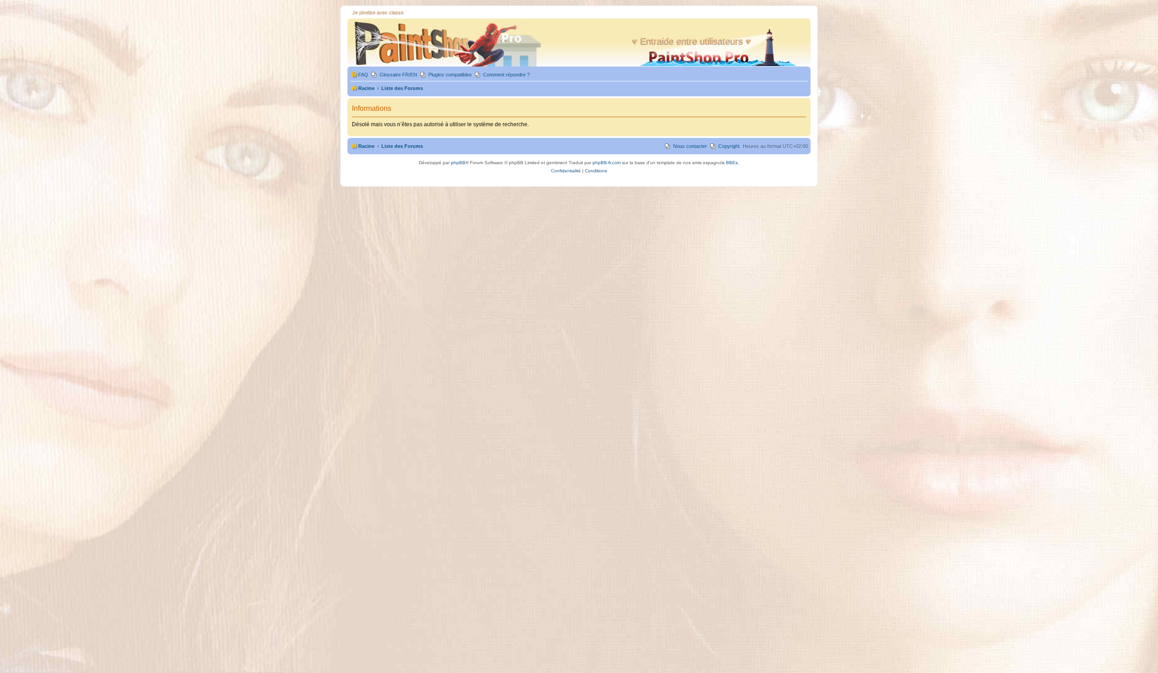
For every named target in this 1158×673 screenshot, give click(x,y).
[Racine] (449, 43)
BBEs (732, 162)
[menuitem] (359, 75)
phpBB (458, 162)
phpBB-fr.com (607, 162)
